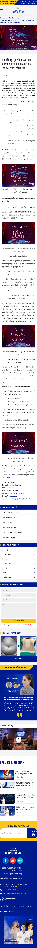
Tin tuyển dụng (9, 537)
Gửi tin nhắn (18, 620)
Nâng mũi (5, 550)
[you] (12, 860)
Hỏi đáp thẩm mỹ (9, 527)
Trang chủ (3, 18)
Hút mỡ (4, 568)
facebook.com (17, 485)
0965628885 (10, 890)
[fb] (5, 860)
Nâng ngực (5, 559)
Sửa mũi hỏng (7, 554)
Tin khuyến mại (14, 18)
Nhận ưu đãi (34, 833)
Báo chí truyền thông (11, 512)
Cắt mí (4, 573)
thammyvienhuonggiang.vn (18, 493)
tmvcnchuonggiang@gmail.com (15, 893)
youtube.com (13, 490)
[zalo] (20, 860)
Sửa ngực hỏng (7, 563)
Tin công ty (7, 522)
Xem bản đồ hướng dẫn (10, 886)
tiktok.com (11, 488)
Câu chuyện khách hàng (12, 532)
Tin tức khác (6, 577)
